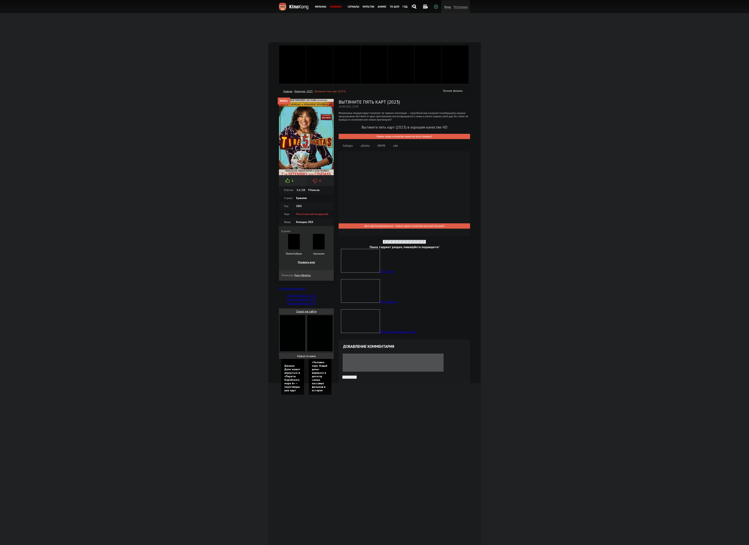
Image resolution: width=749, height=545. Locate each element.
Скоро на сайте (306, 311)
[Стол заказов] (435, 6)
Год (405, 6)
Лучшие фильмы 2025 (301, 299)
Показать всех (306, 262)
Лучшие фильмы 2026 (301, 295)
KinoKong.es (294, 6)
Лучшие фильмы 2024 (301, 303)
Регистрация (461, 7)
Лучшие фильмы (453, 90)
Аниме (382, 6)
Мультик (368, 6)
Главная (287, 91)
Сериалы (353, 6)
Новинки (336, 6)
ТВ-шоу (394, 6)
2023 (309, 91)
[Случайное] (425, 6)
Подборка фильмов (292, 288)
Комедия (300, 91)
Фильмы (320, 6)
